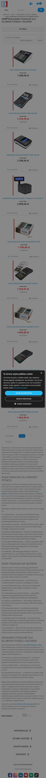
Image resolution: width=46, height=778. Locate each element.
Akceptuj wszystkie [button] (24, 393)
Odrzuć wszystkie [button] (23, 399)
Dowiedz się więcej (20, 388)
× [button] (41, 373)
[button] (23, 404)
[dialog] (23, 389)
